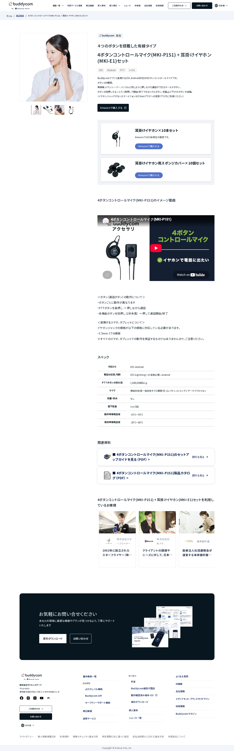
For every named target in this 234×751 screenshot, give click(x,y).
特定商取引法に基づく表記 (115, 736)
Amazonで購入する (111, 107)
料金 (133, 681)
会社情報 (148, 5)
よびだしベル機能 (93, 689)
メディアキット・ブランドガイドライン (193, 698)
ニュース (127, 5)
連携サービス (89, 718)
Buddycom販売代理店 (143, 688)
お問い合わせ (202, 5)
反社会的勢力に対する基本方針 (148, 736)
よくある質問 (182, 676)
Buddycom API (93, 695)
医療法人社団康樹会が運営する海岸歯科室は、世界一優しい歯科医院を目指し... (196, 552)
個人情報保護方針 (47, 736)
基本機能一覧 (90, 676)
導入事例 (101, 5)
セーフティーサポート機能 (97, 702)
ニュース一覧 (135, 717)
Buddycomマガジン (186, 713)
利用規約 (64, 736)
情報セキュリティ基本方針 (85, 736)
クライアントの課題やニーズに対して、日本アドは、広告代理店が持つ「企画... (156, 552)
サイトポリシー (27, 736)
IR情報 (137, 5)
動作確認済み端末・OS (142, 695)
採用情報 (159, 5)
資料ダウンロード (53, 638)
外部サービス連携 (74, 5)
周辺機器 (90, 5)
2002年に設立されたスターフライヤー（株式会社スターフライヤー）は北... (116, 552)
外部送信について (177, 736)
